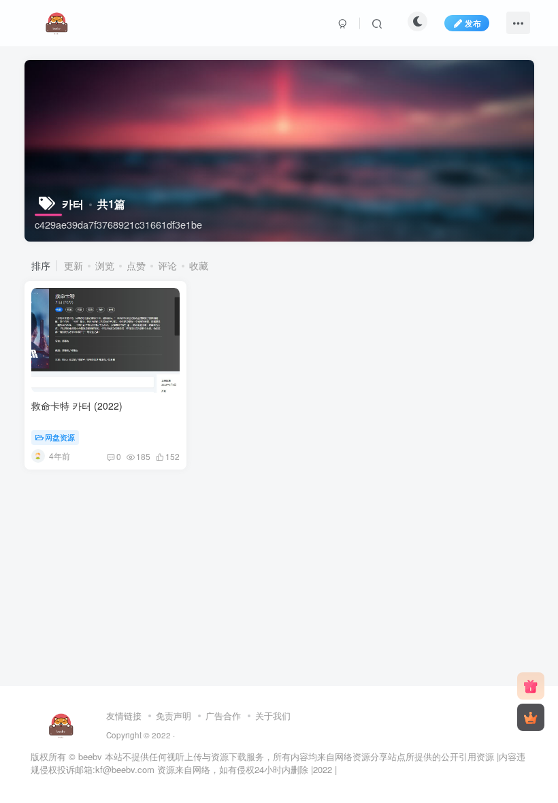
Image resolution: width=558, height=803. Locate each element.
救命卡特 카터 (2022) (76, 405)
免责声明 (173, 715)
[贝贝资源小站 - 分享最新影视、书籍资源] (61, 723)
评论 (167, 265)
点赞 (136, 265)
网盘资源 (60, 436)
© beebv (85, 756)
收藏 (198, 265)
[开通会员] (530, 717)
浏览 (104, 265)
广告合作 (223, 715)
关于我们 (273, 715)
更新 (73, 265)
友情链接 (124, 715)
